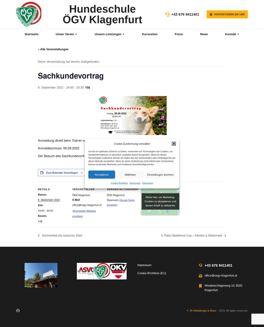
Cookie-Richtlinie (119, 183)
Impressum (135, 183)
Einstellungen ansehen (160, 174)
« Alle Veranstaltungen (53, 49)
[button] (174, 144)
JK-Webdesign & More (202, 310)
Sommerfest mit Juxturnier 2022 (61, 235)
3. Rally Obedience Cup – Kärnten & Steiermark (192, 235)
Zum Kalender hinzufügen (62, 172)
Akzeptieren (102, 174)
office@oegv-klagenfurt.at (221, 275)
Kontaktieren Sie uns (229, 14)
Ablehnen (130, 174)
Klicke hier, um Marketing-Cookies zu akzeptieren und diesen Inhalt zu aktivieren (160, 201)
